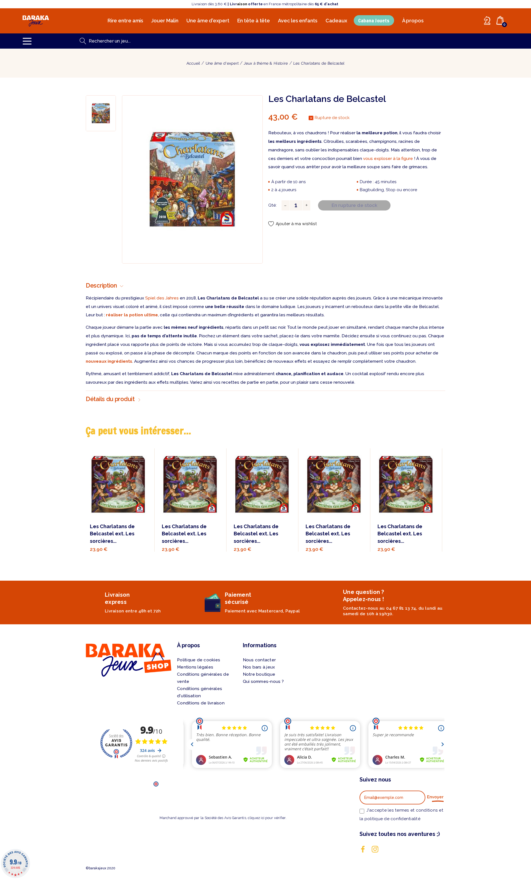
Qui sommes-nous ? (263, 681)
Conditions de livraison (201, 703)
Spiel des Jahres (162, 298)
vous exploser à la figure (388, 158)
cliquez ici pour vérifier (266, 818)
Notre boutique (259, 674)
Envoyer (435, 796)
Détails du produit (110, 399)
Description (101, 285)
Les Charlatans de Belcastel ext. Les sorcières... (112, 533)
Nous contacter (259, 659)
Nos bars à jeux (259, 667)
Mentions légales (195, 667)
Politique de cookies (198, 659)
